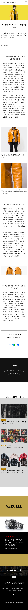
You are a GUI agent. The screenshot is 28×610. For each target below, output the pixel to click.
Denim (2, 588)
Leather (3, 420)
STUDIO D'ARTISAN (14, 373)
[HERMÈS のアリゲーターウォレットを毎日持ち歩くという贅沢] (14, 411)
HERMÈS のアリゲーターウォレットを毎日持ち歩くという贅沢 (13, 422)
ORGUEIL (19, 370)
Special (19, 590)
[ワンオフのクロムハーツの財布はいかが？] (14, 436)
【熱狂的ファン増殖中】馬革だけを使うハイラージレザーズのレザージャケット (13, 471)
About (14, 590)
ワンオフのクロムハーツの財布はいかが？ (13, 447)
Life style (9, 590)
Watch (7, 588)
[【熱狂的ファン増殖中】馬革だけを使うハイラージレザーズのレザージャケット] (14, 460)
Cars (26, 588)
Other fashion (20, 588)
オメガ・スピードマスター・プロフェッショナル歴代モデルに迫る (13, 542)
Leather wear (9, 370)
